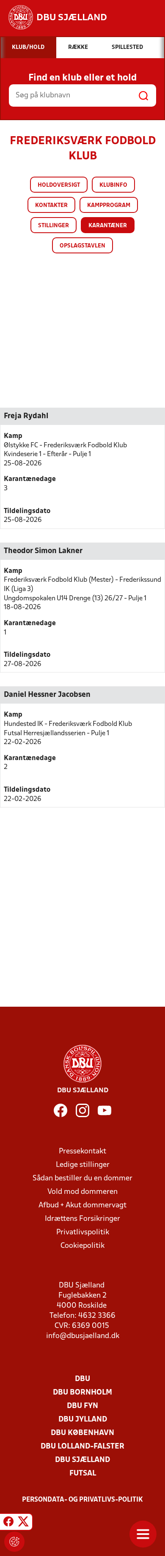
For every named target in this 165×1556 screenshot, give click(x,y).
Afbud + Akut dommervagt (82, 1205)
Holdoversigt (59, 185)
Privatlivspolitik (82, 1232)
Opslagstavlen (82, 246)
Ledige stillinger (83, 1165)
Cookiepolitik (82, 1246)
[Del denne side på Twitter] (23, 1523)
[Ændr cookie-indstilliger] (14, 1542)
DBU (82, 1379)
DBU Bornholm (82, 1392)
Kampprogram (108, 205)
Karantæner (107, 225)
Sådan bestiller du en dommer (82, 1178)
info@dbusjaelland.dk (82, 1336)
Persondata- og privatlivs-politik (82, 1500)
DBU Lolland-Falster (82, 1446)
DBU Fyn (82, 1406)
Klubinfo (113, 185)
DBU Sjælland (82, 1460)
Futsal (82, 1473)
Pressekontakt (82, 1151)
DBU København (82, 1433)
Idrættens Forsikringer (82, 1219)
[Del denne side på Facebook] (8, 1523)
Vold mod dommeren (82, 1192)
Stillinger (53, 225)
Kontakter (51, 205)
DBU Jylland (82, 1419)
